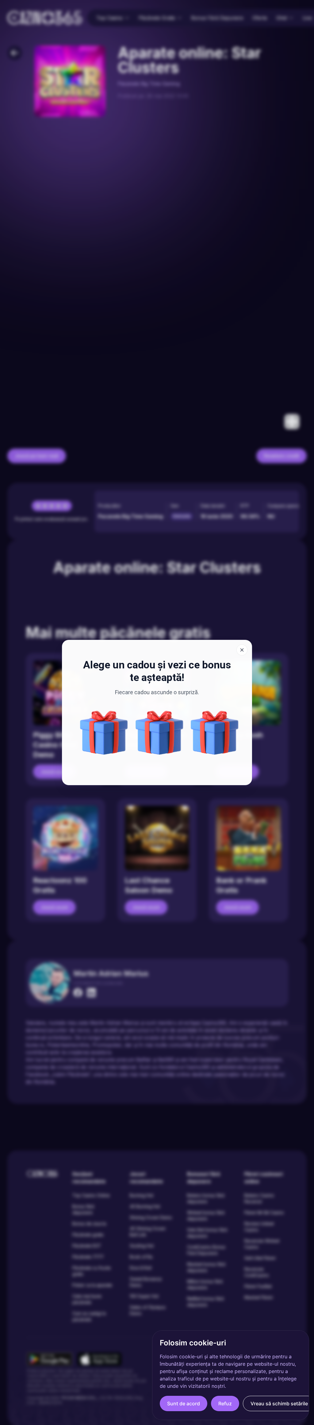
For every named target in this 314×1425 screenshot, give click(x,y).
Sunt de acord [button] (183, 1403)
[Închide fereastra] (241, 649)
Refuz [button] (225, 1403)
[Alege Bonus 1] (103, 732)
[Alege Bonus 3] (214, 732)
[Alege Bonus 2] (159, 732)
